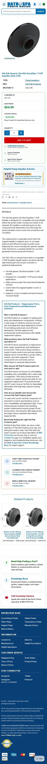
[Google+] (16, 197)
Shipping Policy (7, 658)
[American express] (14, 754)
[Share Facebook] (6, 197)
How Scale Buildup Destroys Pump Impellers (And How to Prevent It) (28, 177)
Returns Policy (7, 665)
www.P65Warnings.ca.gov (11, 735)
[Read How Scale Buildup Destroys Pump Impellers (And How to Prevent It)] (9, 176)
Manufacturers (7, 643)
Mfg (5, 84)
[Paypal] (5, 759)
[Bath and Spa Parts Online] (19, 4)
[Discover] (32, 754)
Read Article (20, 183)
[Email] (3, 197)
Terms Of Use (7, 662)
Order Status (30, 658)
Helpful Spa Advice (9, 647)
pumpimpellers (13, 203)
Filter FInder (6, 622)
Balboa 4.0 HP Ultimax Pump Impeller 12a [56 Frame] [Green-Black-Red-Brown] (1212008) (34, 535)
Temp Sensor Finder (33, 622)
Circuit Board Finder (9, 618)
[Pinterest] (13, 197)
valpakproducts (26, 203)
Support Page (7, 625)
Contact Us (6, 640)
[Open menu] (4, 4)
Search (40, 11)
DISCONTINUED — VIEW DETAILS (14, 541)
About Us (28, 640)
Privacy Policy (31, 662)
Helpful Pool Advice (33, 643)
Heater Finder (30, 618)
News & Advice (7, 629)
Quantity (8, 128)
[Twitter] (9, 197)
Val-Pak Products (33, 84)
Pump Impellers (32, 80)
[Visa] (5, 754)
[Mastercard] (23, 754)
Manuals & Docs (31, 625)
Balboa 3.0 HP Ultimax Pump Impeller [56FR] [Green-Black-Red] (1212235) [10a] (12, 535)
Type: (5, 80)
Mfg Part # (8, 88)
